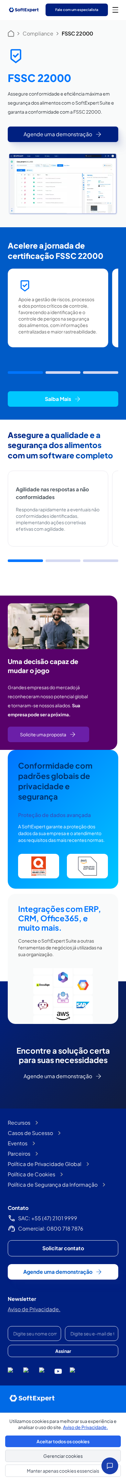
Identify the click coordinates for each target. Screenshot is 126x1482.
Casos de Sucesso (30, 1132)
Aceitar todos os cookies (63, 1441)
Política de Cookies (31, 1174)
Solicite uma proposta (43, 734)
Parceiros (19, 1153)
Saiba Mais (58, 398)
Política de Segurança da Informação (53, 1184)
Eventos (17, 1143)
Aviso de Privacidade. (34, 1309)
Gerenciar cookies (63, 1456)
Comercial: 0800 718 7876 (50, 1228)
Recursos (19, 1122)
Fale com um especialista (76, 9)
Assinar (63, 1351)
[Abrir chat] (109, 1465)
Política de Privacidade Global (44, 1163)
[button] (25, 372)
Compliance (38, 33)
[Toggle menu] (115, 9)
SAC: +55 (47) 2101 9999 (47, 1218)
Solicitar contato (63, 1248)
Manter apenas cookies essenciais (63, 1471)
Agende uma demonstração (58, 134)
